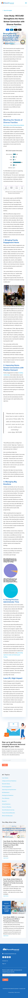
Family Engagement (6, 786)
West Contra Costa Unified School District (13, 125)
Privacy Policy (11, 992)
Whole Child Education (7, 815)
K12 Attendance (5, 792)
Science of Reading (6, 807)
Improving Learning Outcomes (9, 789)
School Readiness (6, 804)
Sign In (4, 963)
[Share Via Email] (20, 30)
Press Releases (5, 798)
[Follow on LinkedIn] (10, 957)
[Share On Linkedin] (11, 30)
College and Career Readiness (9, 781)
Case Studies (14, 27)
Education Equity (6, 783)
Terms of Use (17, 992)
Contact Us (5, 960)
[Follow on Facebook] (3, 957)
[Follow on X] (5, 957)
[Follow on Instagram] (7, 957)
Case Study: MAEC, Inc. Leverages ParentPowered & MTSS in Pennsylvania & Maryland (13, 919)
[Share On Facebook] (7, 30)
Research (4, 801)
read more (5, 858)
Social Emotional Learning (8, 810)
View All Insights (8, 10)
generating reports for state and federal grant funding (13, 655)
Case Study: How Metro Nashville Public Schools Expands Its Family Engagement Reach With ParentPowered (13, 844)
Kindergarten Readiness (7, 795)
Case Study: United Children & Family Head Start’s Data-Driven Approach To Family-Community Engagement (13, 882)
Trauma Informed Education (8, 812)
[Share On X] (15, 30)
